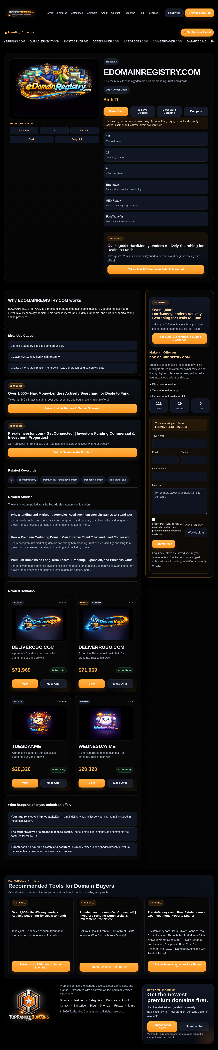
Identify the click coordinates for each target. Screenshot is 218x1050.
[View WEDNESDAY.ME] (106, 725)
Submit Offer (163, 543)
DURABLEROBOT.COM (26, 41)
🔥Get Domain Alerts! (197, 32)
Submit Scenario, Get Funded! (72, 452)
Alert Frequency (194, 524)
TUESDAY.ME (26, 746)
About (104, 12)
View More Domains (169, 111)
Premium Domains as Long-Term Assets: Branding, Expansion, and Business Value (72, 560)
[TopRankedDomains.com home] (21, 13)
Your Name (158, 435)
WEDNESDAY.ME (97, 746)
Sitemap (105, 1005)
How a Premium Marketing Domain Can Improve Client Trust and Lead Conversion (70, 537)
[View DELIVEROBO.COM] (39, 626)
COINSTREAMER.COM (149, 41)
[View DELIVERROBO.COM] (106, 626)
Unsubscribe (194, 1026)
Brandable (111, 61)
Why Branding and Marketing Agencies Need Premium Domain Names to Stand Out (71, 514)
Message (157, 485)
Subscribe (129, 12)
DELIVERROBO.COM (101, 647)
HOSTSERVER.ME (58, 41)
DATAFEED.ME (178, 41)
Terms (131, 1005)
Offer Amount (159, 468)
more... (87, 524)
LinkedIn (84, 130)
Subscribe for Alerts (162, 1026)
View (25, 683)
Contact (115, 12)
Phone (184, 452)
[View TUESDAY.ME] (39, 725)
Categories (77, 12)
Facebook (24, 130)
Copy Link (77, 139)
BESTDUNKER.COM (88, 41)
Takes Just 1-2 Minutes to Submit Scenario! (156, 269)
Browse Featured (200, 12)
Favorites (153, 12)
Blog (141, 12)
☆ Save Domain (143, 111)
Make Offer (116, 111)
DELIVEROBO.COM (33, 647)
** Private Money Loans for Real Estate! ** (177, 966)
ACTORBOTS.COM (118, 41)
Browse (49, 12)
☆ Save (63, 602)
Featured (62, 12)
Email (31, 139)
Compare (92, 12)
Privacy (118, 1005)
